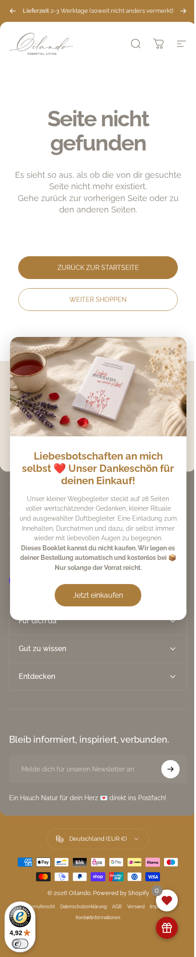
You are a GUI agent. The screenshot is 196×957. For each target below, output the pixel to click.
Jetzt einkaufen (98, 595)
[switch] (20, 944)
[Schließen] (172, 351)
